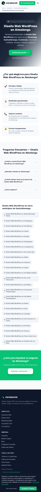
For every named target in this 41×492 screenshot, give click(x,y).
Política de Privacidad (8, 459)
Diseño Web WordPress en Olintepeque (18, 242)
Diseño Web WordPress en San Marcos (18, 226)
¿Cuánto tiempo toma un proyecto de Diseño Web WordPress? (20, 180)
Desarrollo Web (6, 415)
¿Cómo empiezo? (20, 190)
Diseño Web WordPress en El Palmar (17, 326)
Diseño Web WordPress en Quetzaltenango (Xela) (19, 215)
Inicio (3, 8)
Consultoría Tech (7, 423)
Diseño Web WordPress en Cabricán (17, 262)
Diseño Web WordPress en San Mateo (17, 285)
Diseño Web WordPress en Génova (16, 331)
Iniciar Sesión (6, 462)
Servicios (9, 8)
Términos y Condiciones (9, 456)
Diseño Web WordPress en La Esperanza (18, 247)
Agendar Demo (6, 465)
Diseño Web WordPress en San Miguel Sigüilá (20, 273)
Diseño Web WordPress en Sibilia (16, 257)
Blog (3, 441)
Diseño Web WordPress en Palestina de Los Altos (19, 342)
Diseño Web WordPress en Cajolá (16, 268)
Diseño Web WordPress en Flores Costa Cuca (20, 336)
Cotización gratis (20, 52)
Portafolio (5, 435)
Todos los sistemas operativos (11, 472)
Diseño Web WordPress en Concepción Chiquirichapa (18, 290)
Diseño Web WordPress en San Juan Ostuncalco (17, 278)
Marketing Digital (7, 420)
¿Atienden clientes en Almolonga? (20, 171)
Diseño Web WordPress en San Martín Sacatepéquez (17, 297)
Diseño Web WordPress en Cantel (16, 231)
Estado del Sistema (7, 447)
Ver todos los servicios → (20, 58)
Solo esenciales (11, 488)
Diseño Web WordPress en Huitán (16, 303)
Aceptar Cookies (28, 488)
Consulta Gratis (27, 3)
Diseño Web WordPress (21, 8)
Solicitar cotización (20, 371)
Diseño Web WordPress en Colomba (17, 314)
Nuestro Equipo (6, 438)
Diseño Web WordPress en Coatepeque (18, 221)
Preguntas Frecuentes (8, 444)
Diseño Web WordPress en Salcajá (16, 236)
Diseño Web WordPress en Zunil (15, 309)
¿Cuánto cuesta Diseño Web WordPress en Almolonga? (20, 162)
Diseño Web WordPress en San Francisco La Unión (19, 319)
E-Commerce (6, 426)
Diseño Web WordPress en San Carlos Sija (19, 252)
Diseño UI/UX (6, 418)
